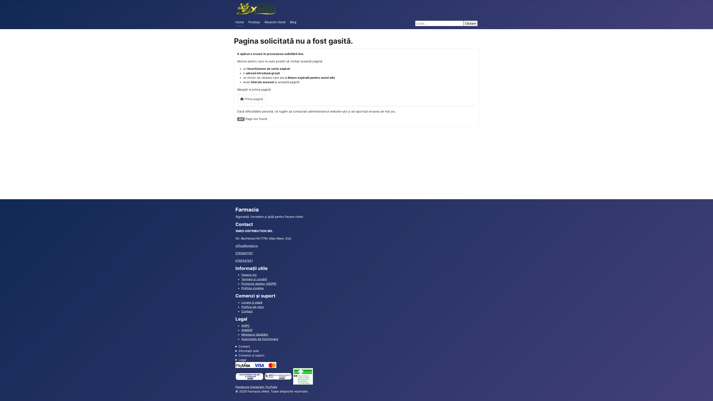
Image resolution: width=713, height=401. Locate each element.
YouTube (271, 387)
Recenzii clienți (275, 22)
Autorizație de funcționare (259, 339)
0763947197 (244, 253)
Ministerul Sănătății (254, 334)
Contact (247, 311)
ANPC (245, 325)
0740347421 (244, 261)
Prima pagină (253, 99)
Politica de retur (252, 307)
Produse (254, 22)
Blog (293, 22)
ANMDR (246, 330)
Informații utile (249, 351)
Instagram (257, 387)
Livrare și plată (251, 302)
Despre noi (249, 275)
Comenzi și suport (251, 355)
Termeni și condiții (254, 279)
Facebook (242, 387)
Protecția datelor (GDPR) (258, 284)
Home (239, 22)
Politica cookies (252, 288)
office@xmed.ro (246, 246)
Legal (242, 360)
